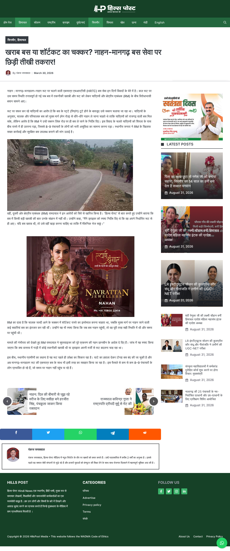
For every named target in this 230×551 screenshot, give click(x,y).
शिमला (110, 22)
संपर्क (85, 518)
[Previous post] (7, 401)
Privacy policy (92, 505)
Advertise (89, 498)
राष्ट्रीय (51, 22)
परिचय (86, 491)
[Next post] (153, 401)
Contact (198, 536)
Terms (87, 511)
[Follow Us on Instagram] (177, 491)
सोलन (37, 22)
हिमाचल (23, 22)
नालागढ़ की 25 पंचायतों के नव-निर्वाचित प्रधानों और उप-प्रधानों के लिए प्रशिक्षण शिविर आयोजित (203, 395)
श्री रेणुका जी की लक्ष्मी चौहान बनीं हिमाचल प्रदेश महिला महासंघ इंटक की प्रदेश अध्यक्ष (192, 235)
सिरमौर (95, 22)
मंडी (146, 22)
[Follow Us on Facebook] (161, 491)
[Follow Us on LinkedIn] (184, 491)
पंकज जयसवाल (23, 72)
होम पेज (8, 22)
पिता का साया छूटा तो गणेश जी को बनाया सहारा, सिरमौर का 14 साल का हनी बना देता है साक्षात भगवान (190, 181)
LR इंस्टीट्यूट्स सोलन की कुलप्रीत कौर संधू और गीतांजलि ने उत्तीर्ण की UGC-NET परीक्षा (190, 289)
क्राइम (66, 22)
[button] (225, 22)
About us (184, 536)
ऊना (134, 22)
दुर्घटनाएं (81, 22)
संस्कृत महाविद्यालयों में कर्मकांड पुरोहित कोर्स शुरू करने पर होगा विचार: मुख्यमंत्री (201, 370)
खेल (122, 22)
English (159, 22)
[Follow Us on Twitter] (169, 491)
